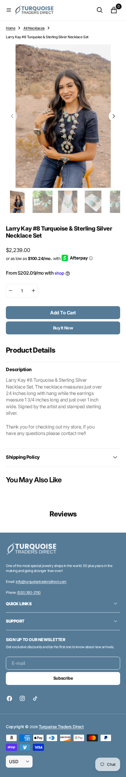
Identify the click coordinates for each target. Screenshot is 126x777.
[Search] (99, 10)
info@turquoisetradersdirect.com (41, 581)
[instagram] (22, 698)
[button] (9, 10)
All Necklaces (34, 28)
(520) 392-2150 (29, 592)
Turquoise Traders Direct (61, 726)
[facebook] (11, 698)
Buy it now (63, 327)
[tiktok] (35, 698)
